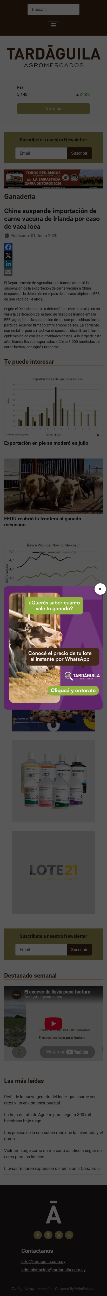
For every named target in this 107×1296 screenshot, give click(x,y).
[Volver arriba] (98, 1286)
